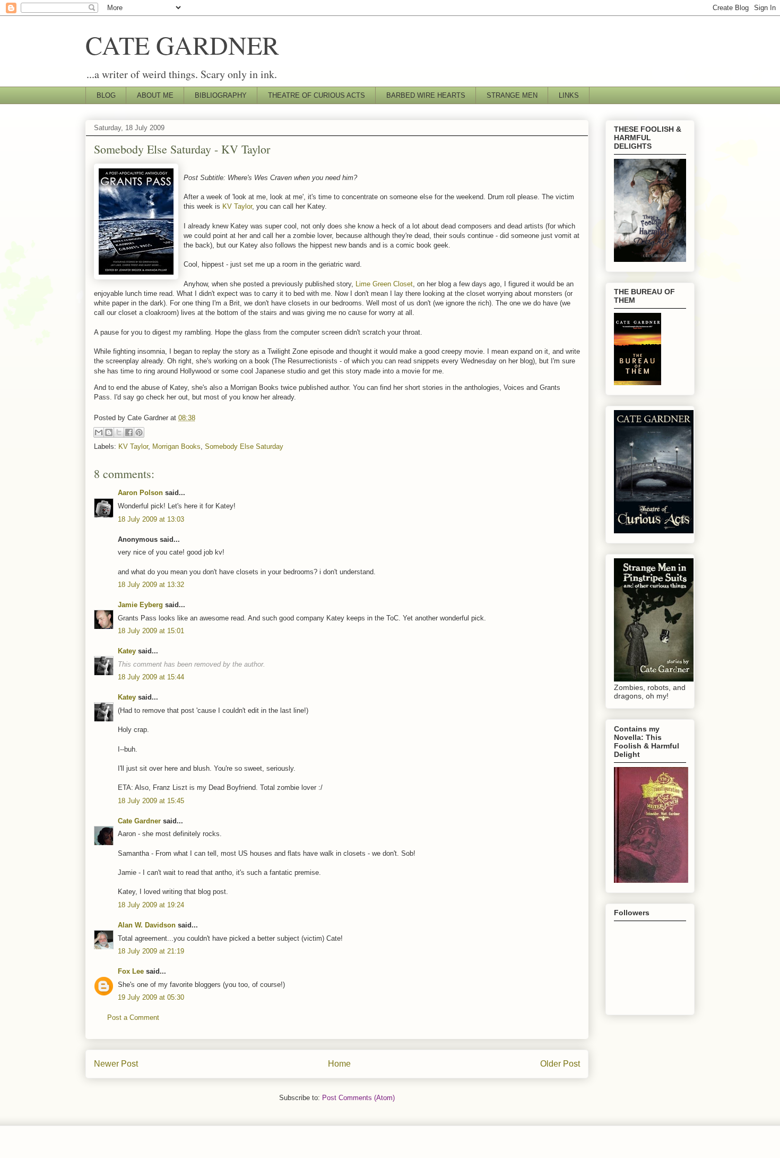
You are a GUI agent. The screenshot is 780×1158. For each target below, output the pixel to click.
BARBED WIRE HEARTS (425, 95)
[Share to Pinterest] (139, 432)
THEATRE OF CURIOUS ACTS (316, 95)
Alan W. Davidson (147, 925)
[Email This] (98, 432)
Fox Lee (131, 971)
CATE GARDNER (182, 45)
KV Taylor (237, 206)
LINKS (569, 95)
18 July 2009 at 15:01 (151, 631)
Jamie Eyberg (140, 605)
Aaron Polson (140, 493)
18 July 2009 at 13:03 (151, 519)
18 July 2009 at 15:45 (151, 801)
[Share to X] (119, 432)
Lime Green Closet (384, 284)
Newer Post (116, 1063)
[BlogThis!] (108, 432)
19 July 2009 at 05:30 (151, 997)
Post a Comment (133, 1017)
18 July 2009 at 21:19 (151, 951)
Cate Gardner (139, 821)
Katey (127, 651)
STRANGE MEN (512, 95)
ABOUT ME (155, 95)
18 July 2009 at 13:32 (151, 585)
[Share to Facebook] (129, 432)
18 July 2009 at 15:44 (151, 677)
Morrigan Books (176, 446)
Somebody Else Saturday (244, 446)
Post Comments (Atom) (358, 1098)
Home (339, 1063)
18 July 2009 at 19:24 (151, 905)
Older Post (560, 1063)
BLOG (106, 95)
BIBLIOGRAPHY (221, 95)
